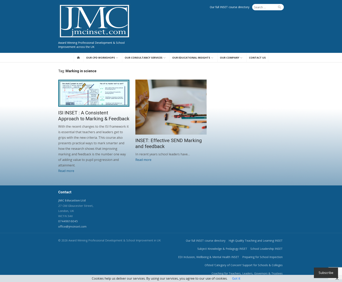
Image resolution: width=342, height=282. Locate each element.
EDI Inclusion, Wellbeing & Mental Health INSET (208, 257)
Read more (66, 171)
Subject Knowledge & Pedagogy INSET (222, 249)
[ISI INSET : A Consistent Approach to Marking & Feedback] (93, 93)
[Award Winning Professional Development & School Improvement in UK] (78, 57)
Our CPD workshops (100, 57)
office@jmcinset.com (72, 226)
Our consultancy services (143, 57)
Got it (236, 278)
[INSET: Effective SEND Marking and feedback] (171, 107)
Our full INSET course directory (229, 7)
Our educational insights (191, 57)
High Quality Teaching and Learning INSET (256, 240)
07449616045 (68, 221)
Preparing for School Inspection (262, 257)
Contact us (257, 57)
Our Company (229, 57)
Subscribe (326, 273)
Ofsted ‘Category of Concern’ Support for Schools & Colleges (244, 265)
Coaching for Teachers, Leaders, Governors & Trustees (247, 273)
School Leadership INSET (266, 249)
